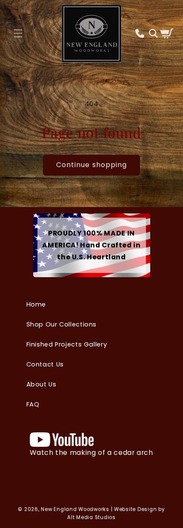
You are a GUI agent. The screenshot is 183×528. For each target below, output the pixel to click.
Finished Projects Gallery (66, 344)
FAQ (33, 404)
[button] (18, 33)
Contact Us (45, 364)
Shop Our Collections (61, 324)
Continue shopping (91, 165)
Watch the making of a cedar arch (91, 452)
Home (36, 304)
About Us (41, 384)
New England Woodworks (75, 509)
